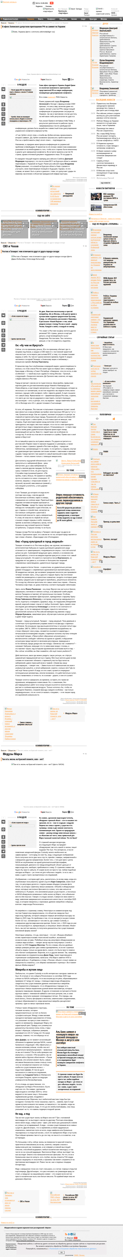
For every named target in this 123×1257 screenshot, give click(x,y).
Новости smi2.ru (7, 1223)
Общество (63, 19)
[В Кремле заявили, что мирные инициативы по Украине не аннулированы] (96, 262)
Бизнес (74, 19)
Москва (104, 19)
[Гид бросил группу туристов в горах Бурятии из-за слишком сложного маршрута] (96, 434)
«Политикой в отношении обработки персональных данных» (73, 1248)
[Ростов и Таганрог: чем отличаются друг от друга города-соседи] (10, 1202)
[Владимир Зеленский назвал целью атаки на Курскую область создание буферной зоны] (96, 240)
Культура (93, 19)
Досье (105, 23)
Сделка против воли (18, 339)
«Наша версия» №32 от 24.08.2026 (76, 700)
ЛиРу (74, 1234)
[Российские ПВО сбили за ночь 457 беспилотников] (55, 1197)
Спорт (83, 19)
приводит (51, 97)
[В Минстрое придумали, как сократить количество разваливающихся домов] (96, 352)
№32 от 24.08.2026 (42, 3)
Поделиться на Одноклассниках (3, 104)
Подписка (39, 6)
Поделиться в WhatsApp (3, 109)
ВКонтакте (71, 1234)
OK (61, 1252)
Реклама (49, 6)
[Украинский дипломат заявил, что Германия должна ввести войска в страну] (96, 322)
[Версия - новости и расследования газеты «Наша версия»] (16, 6)
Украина (30, 19)
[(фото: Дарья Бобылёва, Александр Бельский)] (70, 461)
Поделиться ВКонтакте (3, 89)
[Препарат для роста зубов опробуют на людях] (96, 371)
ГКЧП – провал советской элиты (115, 16)
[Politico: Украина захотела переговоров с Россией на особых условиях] (96, 300)
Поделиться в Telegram (3, 119)
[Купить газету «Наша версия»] (34, 3)
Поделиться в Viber (3, 114)
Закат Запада (86, 14)
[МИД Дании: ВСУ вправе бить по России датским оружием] (96, 281)
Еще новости (105, 183)
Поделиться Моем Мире (3, 97)
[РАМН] (96, 451)
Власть (40, 19)
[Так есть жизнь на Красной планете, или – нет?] (55, 713)
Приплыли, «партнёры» (63, 12)
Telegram (69, 1234)
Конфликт (51, 19)
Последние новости (105, 99)
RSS (66, 1234)
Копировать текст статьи (3, 123)
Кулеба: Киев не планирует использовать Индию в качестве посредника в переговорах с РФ (21, 119)
